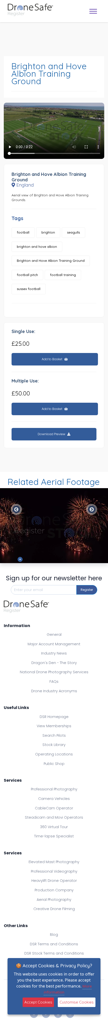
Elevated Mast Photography (54, 861)
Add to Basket (52, 359)
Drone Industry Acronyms (54, 690)
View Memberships (54, 725)
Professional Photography (54, 789)
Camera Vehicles (54, 798)
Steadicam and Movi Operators (54, 817)
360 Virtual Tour (54, 826)
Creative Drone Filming (54, 908)
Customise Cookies (77, 1002)
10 (87, 559)
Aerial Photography (54, 899)
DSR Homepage (54, 716)
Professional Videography (54, 871)
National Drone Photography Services (54, 672)
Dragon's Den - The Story (54, 662)
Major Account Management (54, 644)
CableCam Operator (54, 808)
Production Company (54, 890)
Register (87, 590)
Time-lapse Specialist (54, 836)
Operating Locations (54, 754)
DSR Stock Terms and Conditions (54, 953)
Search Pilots (54, 735)
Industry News (54, 653)
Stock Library (54, 744)
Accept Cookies (38, 1002)
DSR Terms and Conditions (54, 944)
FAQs (54, 681)
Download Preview (52, 434)
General (54, 634)
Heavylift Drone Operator (54, 880)
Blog (54, 934)
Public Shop (54, 763)
